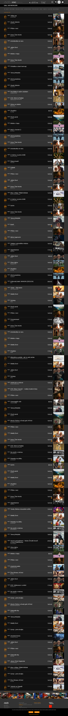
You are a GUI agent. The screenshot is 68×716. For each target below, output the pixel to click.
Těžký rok (13, 16)
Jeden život (14, 47)
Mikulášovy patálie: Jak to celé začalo (22, 357)
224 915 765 (34, 2)
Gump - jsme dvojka (16, 598)
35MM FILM (45, 9)
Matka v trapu (14, 54)
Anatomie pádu (15, 566)
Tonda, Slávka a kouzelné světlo (20, 509)
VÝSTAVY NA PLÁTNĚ (35, 9)
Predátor (13, 351)
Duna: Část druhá (16, 35)
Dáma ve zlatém (15, 104)
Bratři (12, 224)
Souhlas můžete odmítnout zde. (34, 714)
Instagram (39, 702)
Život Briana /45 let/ (16, 572)
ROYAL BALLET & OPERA (19, 9)
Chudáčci (13, 111)
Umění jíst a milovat (16, 382)
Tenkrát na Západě (16, 686)
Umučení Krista (15, 636)
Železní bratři (14, 161)
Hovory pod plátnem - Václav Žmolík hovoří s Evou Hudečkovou (24, 541)
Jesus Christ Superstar (17, 661)
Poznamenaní (14, 319)
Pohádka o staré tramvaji (18, 66)
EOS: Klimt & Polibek (17, 98)
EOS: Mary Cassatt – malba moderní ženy (23, 389)
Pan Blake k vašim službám (19, 92)
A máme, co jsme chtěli (17, 155)
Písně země (14, 117)
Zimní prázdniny (15, 79)
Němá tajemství (15, 237)
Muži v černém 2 (15, 130)
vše (4, 9)
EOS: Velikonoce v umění (18, 585)
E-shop (43, 2)
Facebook (35, 702)
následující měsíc (61, 12)
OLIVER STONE (50, 9)
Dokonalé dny (14, 610)
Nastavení (30, 712)
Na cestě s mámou (16, 452)
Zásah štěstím (15, 22)
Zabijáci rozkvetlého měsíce (19, 243)
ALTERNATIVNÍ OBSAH (27, 9)
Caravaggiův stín (15, 401)
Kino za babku (12, 9)
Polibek (12, 167)
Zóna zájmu (14, 262)
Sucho (12, 205)
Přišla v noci (14, 28)
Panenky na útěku (16, 458)
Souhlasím (37, 712)
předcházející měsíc (7, 12)
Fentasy (12, 300)
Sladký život (14, 294)
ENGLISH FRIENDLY (56, 9)
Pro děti (7, 9)
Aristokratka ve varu (16, 41)
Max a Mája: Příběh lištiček (19, 193)
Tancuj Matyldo (15, 73)
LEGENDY (40, 9)
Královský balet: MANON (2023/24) (21, 281)
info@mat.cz (21, 704)
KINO (14, 2)
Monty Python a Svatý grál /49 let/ (21, 420)
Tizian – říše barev (16, 288)
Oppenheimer (14, 250)
